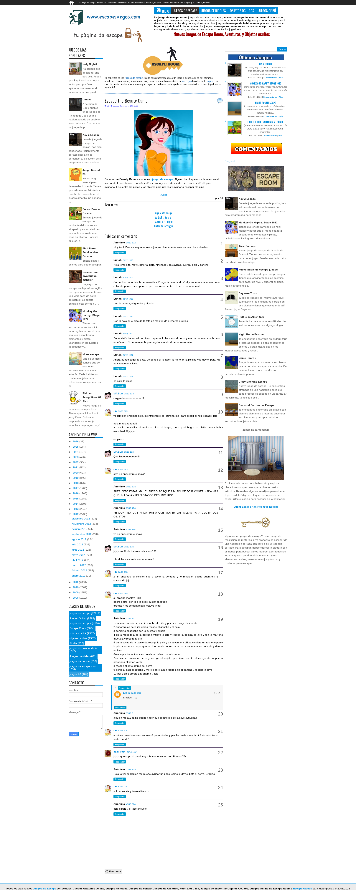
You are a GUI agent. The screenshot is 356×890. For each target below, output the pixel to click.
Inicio (165, 11)
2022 (76, 462)
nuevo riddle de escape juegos (258, 269)
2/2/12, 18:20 (128, 260)
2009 (76, 592)
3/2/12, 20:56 (131, 769)
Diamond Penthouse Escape (256, 405)
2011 (76, 582)
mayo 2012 (79, 554)
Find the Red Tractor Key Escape (265, 122)
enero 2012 (79, 575)
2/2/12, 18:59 (131, 487)
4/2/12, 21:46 (131, 804)
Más (281, 78)
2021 (76, 467)
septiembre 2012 (82, 534)
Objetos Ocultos (242, 10)
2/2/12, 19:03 (129, 547)
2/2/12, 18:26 (128, 316)
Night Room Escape (265, 102)
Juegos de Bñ (267, 10)
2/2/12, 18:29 (128, 334)
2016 (76, 493)
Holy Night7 (90, 64)
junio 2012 (78, 549)
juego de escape (162, 179)
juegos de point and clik (83, 648)
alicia (126, 692)
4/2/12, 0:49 (122, 787)
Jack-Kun (119, 751)
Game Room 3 (247, 357)
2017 (76, 488)
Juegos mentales (80, 656)
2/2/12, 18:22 (128, 278)
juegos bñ (75, 674)
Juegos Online (78, 618)
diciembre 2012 (81, 518)
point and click (78, 633)
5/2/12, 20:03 (136, 693)
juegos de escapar (80, 623)
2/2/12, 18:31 (128, 355)
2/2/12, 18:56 (129, 452)
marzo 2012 (79, 565)
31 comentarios (270, 116)
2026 (76, 441)
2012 (76, 514)
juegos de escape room (83, 666)
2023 (76, 457)
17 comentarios (270, 78)
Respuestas (124, 688)
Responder (120, 252)
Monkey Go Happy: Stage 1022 (91, 315)
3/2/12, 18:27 (132, 752)
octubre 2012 (80, 528)
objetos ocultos (78, 638)
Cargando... (232, 161)
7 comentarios (270, 136)
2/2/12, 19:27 (131, 619)
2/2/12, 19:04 (123, 572)
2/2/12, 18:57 (123, 469)
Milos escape (91, 354)
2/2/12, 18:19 (131, 243)
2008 (76, 597)
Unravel (87, 99)
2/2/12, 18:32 (128, 376)
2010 (76, 587)
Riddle (73, 643)
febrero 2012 (80, 570)
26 (219, 100)
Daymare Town (248, 293)
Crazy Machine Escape (253, 381)
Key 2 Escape (91, 134)
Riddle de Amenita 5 (251, 316)
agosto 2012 (79, 539)
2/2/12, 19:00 (131, 508)
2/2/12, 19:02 (131, 529)
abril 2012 (78, 560)
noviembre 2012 (82, 523)
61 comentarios (270, 97)
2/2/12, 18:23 (128, 299)
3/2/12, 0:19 (130, 713)
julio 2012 (78, 544)
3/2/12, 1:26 (122, 731)
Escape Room (78, 628)
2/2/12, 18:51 (123, 411)
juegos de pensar (80, 661)
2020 (76, 472)
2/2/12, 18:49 (129, 394)
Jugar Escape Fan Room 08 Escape (256, 506)
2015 (76, 498)
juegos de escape (121, 106)
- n (115, 410)
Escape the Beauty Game (126, 100)
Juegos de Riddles (213, 10)
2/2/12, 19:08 (123, 593)
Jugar (163, 194)
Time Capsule (247, 246)
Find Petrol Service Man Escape (90, 252)
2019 (76, 477)
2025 (76, 446)
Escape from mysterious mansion (90, 275)
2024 (76, 451)
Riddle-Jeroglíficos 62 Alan (92, 397)
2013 (76, 508)
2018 (76, 482)
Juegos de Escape (185, 10)
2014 (76, 503)
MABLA (118, 393)
